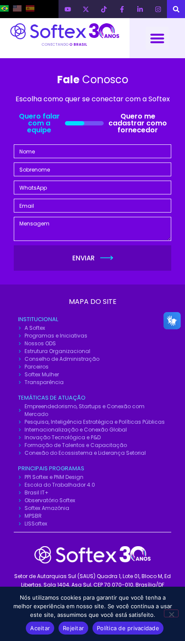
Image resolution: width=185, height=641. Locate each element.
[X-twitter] (86, 9)
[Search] (176, 9)
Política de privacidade (128, 628)
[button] (157, 38)
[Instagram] (158, 9)
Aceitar (40, 628)
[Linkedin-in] (140, 9)
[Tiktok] (104, 9)
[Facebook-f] (122, 9)
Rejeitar (73, 628)
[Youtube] (68, 9)
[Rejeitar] (171, 613)
